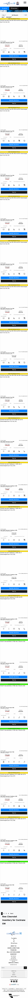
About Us (13, 946)
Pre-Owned (13, 957)
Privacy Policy (19, 988)
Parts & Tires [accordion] (14, 976)
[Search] (25, 967)
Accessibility (12, 988)
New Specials (13, 958)
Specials (13, 961)
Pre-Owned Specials (13, 960)
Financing (13, 950)
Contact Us (4, 988)
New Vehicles (13, 956)
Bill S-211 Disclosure (13, 952)
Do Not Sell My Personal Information (15, 990)
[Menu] (25, 3)
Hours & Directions (13, 948)
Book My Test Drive (14, 56)
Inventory (13, 954)
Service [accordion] (13, 974)
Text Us (14, 59)
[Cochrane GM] (9, 3)
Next (11, 913)
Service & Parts (13, 962)
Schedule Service (13, 964)
